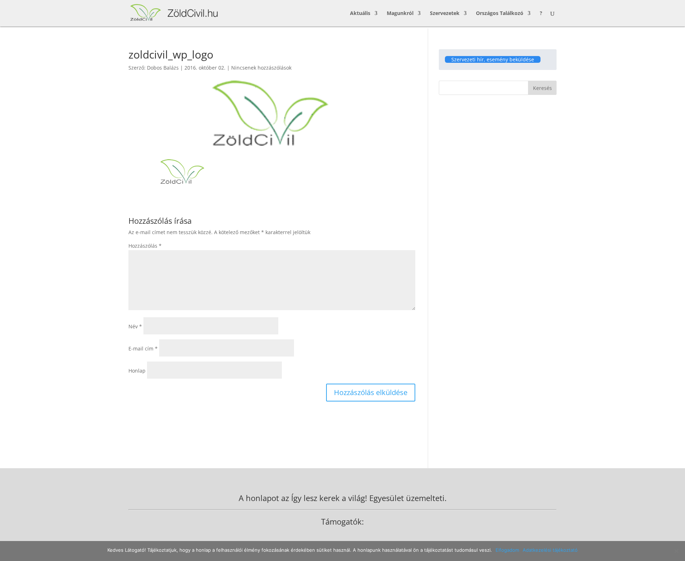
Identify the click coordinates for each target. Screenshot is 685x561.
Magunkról (400, 13)
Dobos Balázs (163, 67)
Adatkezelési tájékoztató (550, 550)
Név (135, 326)
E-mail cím (143, 348)
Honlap (137, 370)
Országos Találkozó (499, 13)
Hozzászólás (145, 245)
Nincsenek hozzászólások (261, 67)
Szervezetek (445, 13)
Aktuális (360, 13)
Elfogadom (507, 550)
